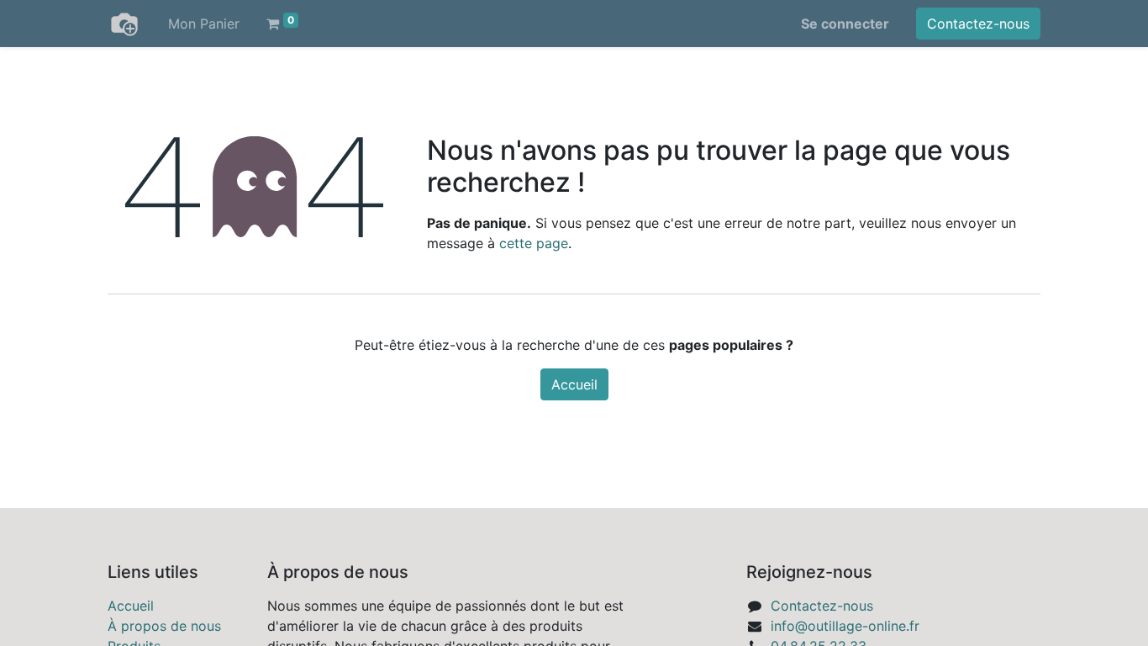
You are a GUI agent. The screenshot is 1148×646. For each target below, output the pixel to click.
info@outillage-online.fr (845, 625)
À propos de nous (164, 625)
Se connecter (845, 23)
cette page (533, 243)
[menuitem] (203, 23)
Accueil (574, 384)
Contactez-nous (978, 23)
